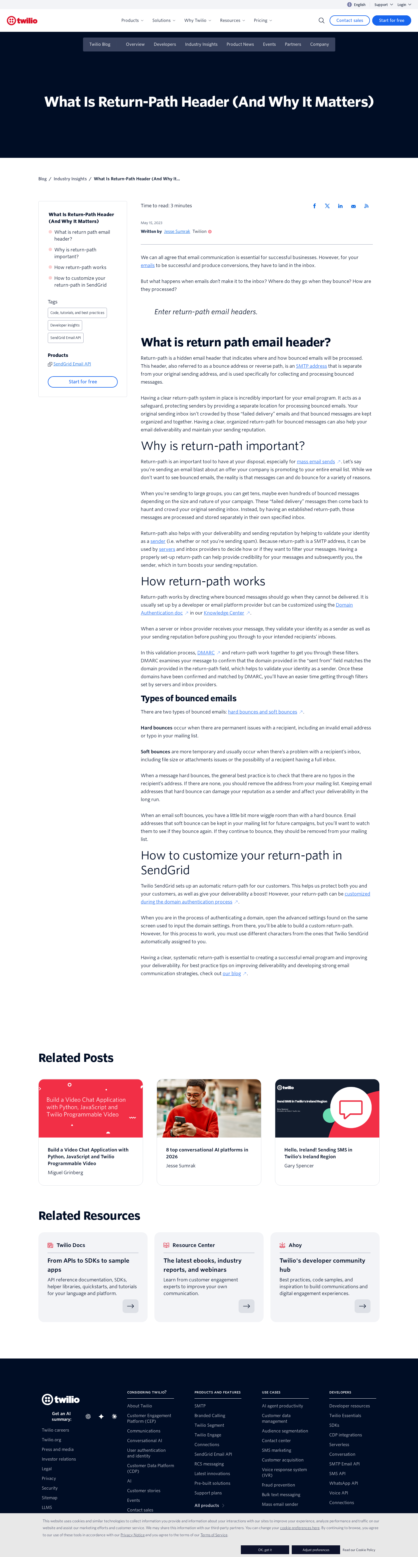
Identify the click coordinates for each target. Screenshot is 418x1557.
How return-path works (80, 267)
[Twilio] (22, 20)
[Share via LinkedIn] (342, 205)
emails (148, 265)
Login (402, 5)
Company (319, 44)
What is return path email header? (82, 235)
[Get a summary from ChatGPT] (90, 1416)
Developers (165, 44)
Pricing (260, 20)
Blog (42, 179)
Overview (135, 44)
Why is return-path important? (75, 253)
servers (167, 549)
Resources (230, 20)
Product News (240, 44)
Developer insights (65, 325)
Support (381, 5)
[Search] (321, 20)
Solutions (161, 20)
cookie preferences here (300, 1527)
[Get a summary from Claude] (116, 1416)
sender (157, 541)
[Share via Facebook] (316, 206)
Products (130, 20)
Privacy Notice (133, 1535)
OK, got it (265, 1550)
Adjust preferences (316, 1550)
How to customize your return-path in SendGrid (80, 282)
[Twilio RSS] (368, 205)
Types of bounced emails (188, 698)
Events (269, 44)
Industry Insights (201, 44)
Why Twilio (195, 20)
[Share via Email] (355, 206)
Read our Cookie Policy (359, 1550)
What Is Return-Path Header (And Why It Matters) (81, 218)
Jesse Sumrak (177, 231)
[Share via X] (329, 205)
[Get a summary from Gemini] (103, 1416)
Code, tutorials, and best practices (77, 313)
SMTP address (311, 366)
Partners (293, 44)
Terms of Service (213, 1535)
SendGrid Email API (65, 338)
